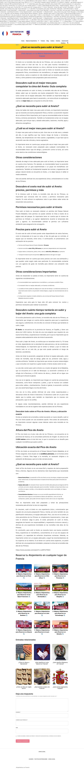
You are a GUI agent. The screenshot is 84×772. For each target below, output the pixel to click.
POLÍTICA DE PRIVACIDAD (40, 759)
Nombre (18, 712)
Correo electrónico (22, 719)
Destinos (63, 43)
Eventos (58, 40)
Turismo (43, 40)
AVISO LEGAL (42, 751)
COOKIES (31, 759)
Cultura (52, 40)
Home (22, 40)
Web (17, 727)
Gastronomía (65, 40)
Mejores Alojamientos (31, 40)
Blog (48, 40)
